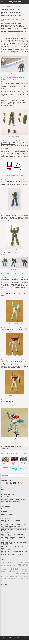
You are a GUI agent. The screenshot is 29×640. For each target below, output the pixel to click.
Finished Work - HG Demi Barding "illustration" (10, 520)
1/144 (3, 562)
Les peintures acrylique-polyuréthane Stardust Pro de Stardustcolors (14, 468)
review (19, 576)
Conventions (4, 511)
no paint (10, 574)
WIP (2, 580)
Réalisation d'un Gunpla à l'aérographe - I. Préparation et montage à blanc (23, 468)
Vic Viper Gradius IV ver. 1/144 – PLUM (12, 554)
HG (23, 569)
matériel (22, 571)
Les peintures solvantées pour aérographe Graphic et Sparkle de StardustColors (5, 468)
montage (4, 574)
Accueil (3, 6)
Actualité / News (5, 492)
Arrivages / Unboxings (7, 494)
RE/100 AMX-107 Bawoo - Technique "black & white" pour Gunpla (14, 542)
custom (25, 562)
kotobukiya (9, 571)
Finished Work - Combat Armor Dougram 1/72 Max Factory (14, 530)
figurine (3, 565)
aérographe (9, 562)
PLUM (3, 576)
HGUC (3, 571)
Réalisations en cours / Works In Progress (13, 499)
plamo (25, 574)
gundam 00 (5, 569)
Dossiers (3, 509)
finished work (11, 565)
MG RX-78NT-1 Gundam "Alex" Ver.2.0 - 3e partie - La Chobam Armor (13, 538)
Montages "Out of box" (7, 496)
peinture (17, 574)
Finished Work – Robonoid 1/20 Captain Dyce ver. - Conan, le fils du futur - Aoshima (14, 525)
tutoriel (20, 578)
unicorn (25, 578)
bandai (19, 562)
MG (26, 571)
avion (15, 562)
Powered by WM (22, 637)
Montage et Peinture (17, 6)
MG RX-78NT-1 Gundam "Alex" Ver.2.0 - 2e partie (13, 547)
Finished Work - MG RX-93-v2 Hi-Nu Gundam (14, 551)
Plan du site (6, 637)
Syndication (14, 637)
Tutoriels (9, 6)
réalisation (11, 576)
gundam (23, 564)
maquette (16, 571)
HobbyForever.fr (14, 2)
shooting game (5, 578)
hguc (26, 569)
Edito (2, 489)
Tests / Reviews (5, 506)
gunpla (15, 569)
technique (13, 578)
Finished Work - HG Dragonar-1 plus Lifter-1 (13, 534)
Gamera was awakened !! (8, 517)
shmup (26, 576)
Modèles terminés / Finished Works (11, 501)
